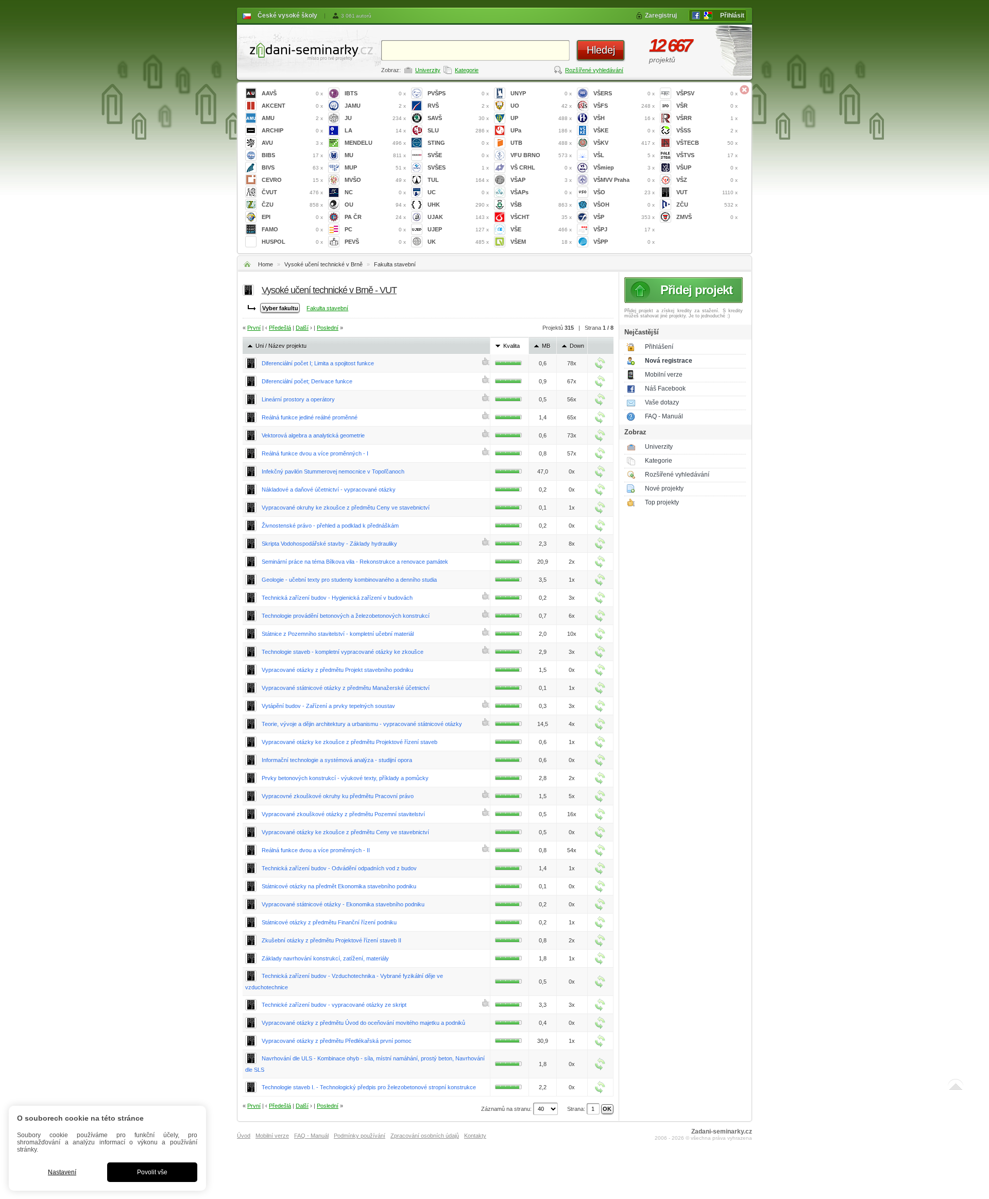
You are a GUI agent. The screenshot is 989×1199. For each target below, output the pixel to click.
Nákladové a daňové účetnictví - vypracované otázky (329, 489)
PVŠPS (458, 93)
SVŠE (458, 155)
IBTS (375, 93)
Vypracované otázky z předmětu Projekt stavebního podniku (337, 670)
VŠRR (707, 118)
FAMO (292, 229)
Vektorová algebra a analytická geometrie (313, 435)
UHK (458, 204)
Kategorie (467, 70)
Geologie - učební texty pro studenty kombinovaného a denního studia (349, 580)
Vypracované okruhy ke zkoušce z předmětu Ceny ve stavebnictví (346, 507)
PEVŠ (375, 242)
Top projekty (662, 502)
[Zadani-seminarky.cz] (309, 49)
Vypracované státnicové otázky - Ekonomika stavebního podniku (343, 904)
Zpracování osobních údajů (424, 1136)
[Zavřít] (744, 89)
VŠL (624, 155)
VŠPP (624, 242)
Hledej (601, 50)
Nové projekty (664, 488)
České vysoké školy (287, 15)
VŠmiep (624, 167)
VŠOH (624, 204)
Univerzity (427, 70)
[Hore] (955, 1086)
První (254, 328)
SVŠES (458, 167)
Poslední (327, 328)
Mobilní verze (664, 374)
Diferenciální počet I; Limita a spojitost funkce (318, 363)
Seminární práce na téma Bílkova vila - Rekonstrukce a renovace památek (355, 562)
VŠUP (707, 167)
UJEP (458, 229)
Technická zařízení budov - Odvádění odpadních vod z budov (339, 868)
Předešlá (280, 328)
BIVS (292, 167)
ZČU (707, 204)
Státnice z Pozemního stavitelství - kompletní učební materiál (338, 634)
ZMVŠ (707, 217)
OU (375, 204)
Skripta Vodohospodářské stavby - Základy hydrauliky (329, 544)
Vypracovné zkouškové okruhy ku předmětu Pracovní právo (338, 796)
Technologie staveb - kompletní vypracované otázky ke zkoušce (342, 652)
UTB (541, 143)
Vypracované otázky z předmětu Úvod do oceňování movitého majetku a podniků (363, 1023)
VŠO (624, 192)
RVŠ (458, 106)
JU (375, 118)
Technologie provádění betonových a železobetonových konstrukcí (346, 616)
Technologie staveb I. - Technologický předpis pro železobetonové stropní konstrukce (369, 1087)
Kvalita (511, 346)
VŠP (624, 217)
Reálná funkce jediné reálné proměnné (309, 417)
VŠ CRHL (541, 167)
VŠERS (624, 93)
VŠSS (707, 130)
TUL (458, 180)
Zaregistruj (661, 15)
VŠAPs (541, 192)
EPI (292, 217)
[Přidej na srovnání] (600, 363)
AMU (292, 118)
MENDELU (375, 143)
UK (458, 242)
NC (375, 192)
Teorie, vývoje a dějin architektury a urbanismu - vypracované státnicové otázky (362, 724)
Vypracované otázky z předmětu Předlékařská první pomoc (337, 1041)
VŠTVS (707, 155)
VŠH (624, 118)
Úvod (243, 1136)
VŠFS (624, 106)
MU (375, 155)
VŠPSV (707, 93)
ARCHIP (292, 130)
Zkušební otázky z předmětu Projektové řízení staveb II (331, 940)
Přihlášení (659, 346)
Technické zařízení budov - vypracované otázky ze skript (334, 1005)
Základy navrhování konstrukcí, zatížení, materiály (325, 958)
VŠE (541, 229)
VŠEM (541, 242)
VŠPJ (624, 229)
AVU (292, 143)
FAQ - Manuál (664, 416)
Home (265, 264)
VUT (707, 192)
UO (541, 106)
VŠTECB (707, 143)
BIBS (292, 155)
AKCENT (292, 106)
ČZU (292, 204)
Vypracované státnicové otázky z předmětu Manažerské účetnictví (346, 688)
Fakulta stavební (395, 264)
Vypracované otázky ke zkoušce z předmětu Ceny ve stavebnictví (345, 832)
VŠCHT (541, 217)
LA (375, 130)
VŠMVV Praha (624, 180)
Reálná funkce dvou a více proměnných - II (316, 850)
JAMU (375, 106)
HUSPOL (292, 242)
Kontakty (475, 1136)
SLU (458, 130)
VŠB (541, 204)
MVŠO (375, 180)
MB (546, 346)
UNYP (541, 93)
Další (302, 328)
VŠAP (541, 180)
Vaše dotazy (662, 402)
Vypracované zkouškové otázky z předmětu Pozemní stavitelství (343, 814)
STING (458, 143)
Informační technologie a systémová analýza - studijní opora (337, 760)
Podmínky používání (359, 1136)
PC (375, 229)
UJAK (458, 217)
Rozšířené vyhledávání (594, 70)
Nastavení (62, 1172)
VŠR (707, 106)
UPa (541, 130)
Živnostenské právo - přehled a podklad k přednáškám (330, 525)
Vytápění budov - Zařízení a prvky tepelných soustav (328, 706)
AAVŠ (292, 93)
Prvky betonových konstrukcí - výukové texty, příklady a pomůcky (345, 778)
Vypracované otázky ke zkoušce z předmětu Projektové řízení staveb (349, 742)
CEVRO (292, 180)
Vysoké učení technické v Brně (323, 264)
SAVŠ (458, 118)
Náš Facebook (665, 388)
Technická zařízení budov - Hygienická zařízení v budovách (337, 598)
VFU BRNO (541, 155)
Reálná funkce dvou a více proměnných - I (315, 453)
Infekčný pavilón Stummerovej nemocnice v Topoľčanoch (333, 471)
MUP (375, 167)
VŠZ (707, 180)
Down (577, 346)
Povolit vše (152, 1172)
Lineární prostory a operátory (298, 399)
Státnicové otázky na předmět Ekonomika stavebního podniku (339, 886)
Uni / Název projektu (280, 346)
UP (541, 118)
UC (458, 192)
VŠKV (624, 143)
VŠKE (624, 130)
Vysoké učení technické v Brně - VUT (329, 290)
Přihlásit (732, 15)
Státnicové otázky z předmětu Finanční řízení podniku (329, 922)
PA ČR (375, 217)
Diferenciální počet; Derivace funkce (307, 381)
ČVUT (292, 192)
